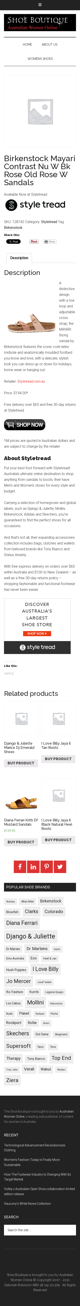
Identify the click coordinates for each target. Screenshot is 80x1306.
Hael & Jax (49, 958)
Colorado (54, 911)
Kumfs (34, 992)
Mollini (35, 1002)
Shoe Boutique (40, 22)
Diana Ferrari (22, 923)
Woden (61, 1069)
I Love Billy (45, 969)
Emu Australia (15, 958)
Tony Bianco (36, 1059)
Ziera (12, 1080)
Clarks (31, 911)
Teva (53, 1046)
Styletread (49, 222)
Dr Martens (37, 948)
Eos (33, 958)
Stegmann (61, 1034)
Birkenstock (13, 227)
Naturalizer (56, 1003)
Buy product (21, 763)
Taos (40, 1046)
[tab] (19, 258)
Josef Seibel (44, 982)
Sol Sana (42, 1034)
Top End (61, 1058)
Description (19, 258)
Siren (46, 1023)
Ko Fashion (14, 992)
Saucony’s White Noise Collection (27, 1203)
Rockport (13, 1022)
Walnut (46, 1069)
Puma (54, 1013)
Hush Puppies (16, 970)
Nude (9, 1013)
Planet (24, 1013)
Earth (57, 949)
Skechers (17, 1033)
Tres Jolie (12, 1069)
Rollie (32, 1023)
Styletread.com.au (31, 381)
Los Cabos (13, 1003)
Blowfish (12, 912)
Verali (29, 1069)
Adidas (10, 901)
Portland (40, 1013)
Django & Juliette (30, 936)
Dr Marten (13, 949)
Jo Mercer (18, 981)
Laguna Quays (54, 992)
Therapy (13, 1058)
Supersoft (18, 1046)
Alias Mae (27, 901)
